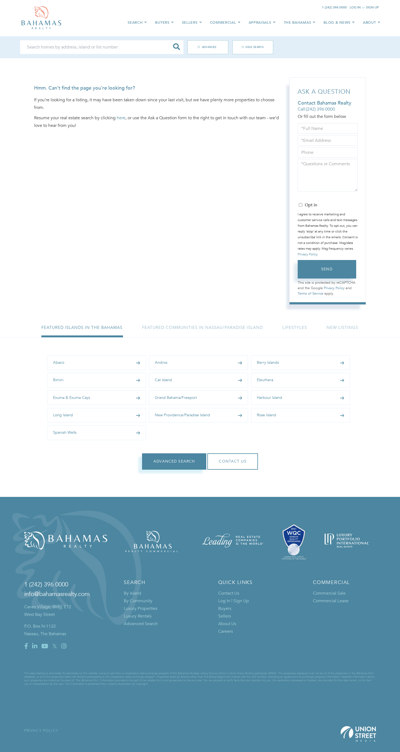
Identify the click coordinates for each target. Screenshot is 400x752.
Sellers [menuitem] (190, 22)
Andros (161, 362)
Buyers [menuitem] (162, 22)
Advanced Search (205, 47)
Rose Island (266, 415)
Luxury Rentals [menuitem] (138, 616)
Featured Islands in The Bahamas (81, 327)
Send (327, 269)
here (121, 118)
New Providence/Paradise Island (182, 415)
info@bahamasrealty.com (57, 594)
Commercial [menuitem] (223, 22)
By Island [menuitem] (132, 593)
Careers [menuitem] (225, 631)
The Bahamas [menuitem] (297, 22)
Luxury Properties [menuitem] (140, 609)
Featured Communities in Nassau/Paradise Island (202, 327)
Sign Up (372, 7)
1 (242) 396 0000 (334, 7)
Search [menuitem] (135, 22)
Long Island (63, 415)
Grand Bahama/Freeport (176, 397)
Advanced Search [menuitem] (141, 624)
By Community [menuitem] (138, 601)
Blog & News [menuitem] (337, 22)
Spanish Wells (64, 432)
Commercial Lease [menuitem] (331, 601)
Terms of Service (310, 293)
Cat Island (163, 380)
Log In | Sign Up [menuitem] (233, 601)
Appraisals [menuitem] (260, 22)
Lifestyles (294, 327)
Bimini (58, 380)
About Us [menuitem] (227, 624)
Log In (355, 7)
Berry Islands (268, 362)
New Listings (342, 327)
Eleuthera (265, 380)
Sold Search (254, 47)
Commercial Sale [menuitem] (329, 593)
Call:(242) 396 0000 (316, 109)
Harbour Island (269, 397)
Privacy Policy (307, 254)
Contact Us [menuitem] (228, 593)
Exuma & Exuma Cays (71, 397)
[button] (176, 47)
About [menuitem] (369, 22)
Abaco (58, 362)
